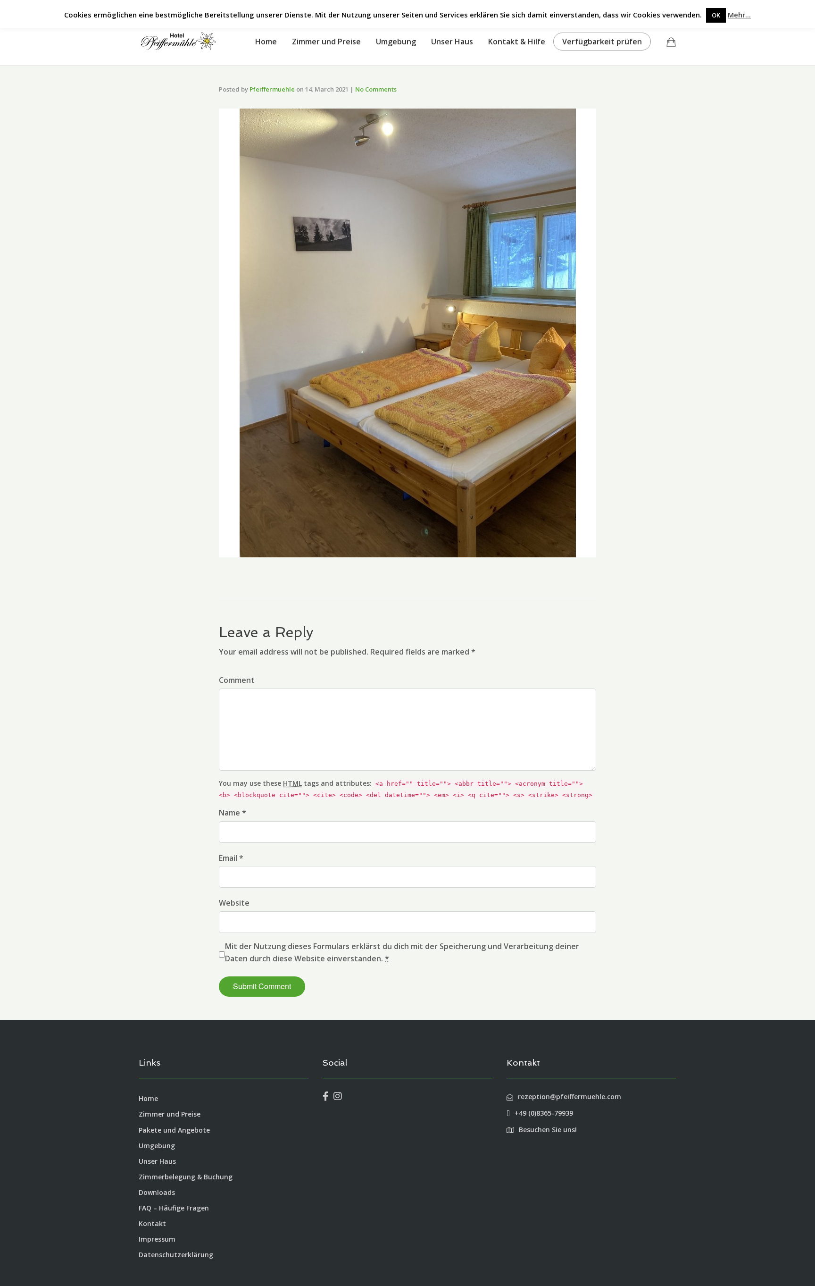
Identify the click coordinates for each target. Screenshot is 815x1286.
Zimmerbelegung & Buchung (186, 1176)
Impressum (157, 1239)
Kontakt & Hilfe (516, 41)
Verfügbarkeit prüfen (602, 41)
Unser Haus (452, 41)
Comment (237, 680)
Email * (231, 858)
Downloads (157, 1192)
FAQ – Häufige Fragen (174, 1207)
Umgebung (396, 41)
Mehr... (739, 14)
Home (266, 41)
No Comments (376, 89)
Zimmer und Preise (326, 41)
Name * (232, 812)
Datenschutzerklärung (176, 1254)
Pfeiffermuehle (272, 89)
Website (234, 903)
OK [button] (716, 15)
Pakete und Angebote (174, 1130)
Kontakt (152, 1223)
